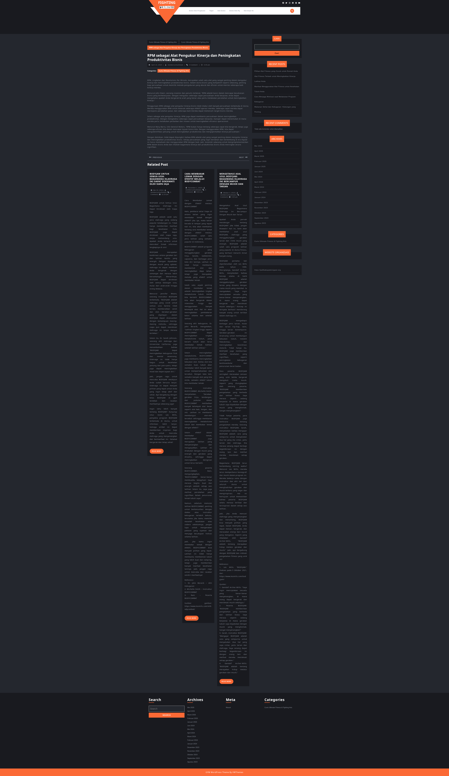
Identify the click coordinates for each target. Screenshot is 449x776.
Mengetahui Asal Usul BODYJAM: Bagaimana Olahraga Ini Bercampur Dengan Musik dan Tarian (233, 180)
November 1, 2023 (195, 188)
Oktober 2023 (260, 213)
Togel (211, 11)
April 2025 (258, 151)
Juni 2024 (258, 172)
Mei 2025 (258, 146)
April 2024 (258, 182)
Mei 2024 (258, 177)
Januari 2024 (260, 197)
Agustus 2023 (260, 223)
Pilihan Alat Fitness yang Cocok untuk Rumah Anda (276, 71)
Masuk (228, 707)
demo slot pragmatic (197, 11)
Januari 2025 (260, 166)
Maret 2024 (259, 187)
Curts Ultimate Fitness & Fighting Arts (163, 42)
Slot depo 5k (249, 11)
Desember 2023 (261, 202)
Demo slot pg (234, 11)
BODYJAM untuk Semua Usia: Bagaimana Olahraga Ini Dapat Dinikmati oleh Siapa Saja (163, 178)
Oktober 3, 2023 (229, 193)
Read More (158, 452)
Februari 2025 (260, 161)
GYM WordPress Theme (217, 772)
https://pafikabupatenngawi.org (267, 270)
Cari (277, 38)
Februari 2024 (260, 192)
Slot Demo (221, 11)
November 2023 (261, 208)
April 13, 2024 (156, 65)
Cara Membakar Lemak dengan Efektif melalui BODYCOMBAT (194, 177)
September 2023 (261, 218)
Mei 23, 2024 (158, 190)
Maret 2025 (259, 156)
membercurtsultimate (175, 65)
